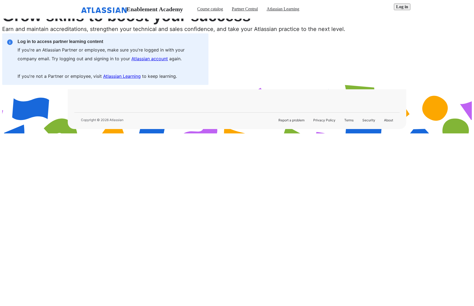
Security (368, 120)
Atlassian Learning (283, 9)
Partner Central (245, 9)
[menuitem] (210, 9)
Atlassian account (149, 58)
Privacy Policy (324, 120)
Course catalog (210, 9)
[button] (402, 7)
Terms (349, 120)
